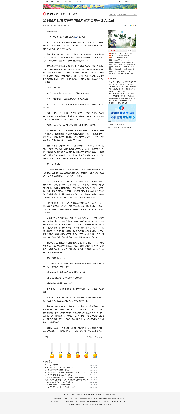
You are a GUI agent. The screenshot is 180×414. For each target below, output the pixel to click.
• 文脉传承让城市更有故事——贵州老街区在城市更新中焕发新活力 (66, 380)
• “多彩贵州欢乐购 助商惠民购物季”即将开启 (59, 382)
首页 (64, 14)
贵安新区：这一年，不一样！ (117, 91)
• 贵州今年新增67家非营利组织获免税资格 (58, 375)
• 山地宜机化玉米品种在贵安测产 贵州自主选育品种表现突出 (64, 377)
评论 (134, 50)
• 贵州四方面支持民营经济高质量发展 (56, 370)
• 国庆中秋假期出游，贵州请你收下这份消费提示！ (61, 367)
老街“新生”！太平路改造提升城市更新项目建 (122, 73)
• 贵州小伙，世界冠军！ (52, 365)
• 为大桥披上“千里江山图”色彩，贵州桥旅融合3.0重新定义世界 (65, 372)
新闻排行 (113, 50)
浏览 (129, 50)
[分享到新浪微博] (133, 25)
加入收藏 (53, 1)
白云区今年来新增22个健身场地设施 (120, 55)
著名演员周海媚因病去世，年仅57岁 (120, 60)
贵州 (77, 37)
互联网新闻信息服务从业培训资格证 (100, 401)
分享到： (127, 25)
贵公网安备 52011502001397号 (120, 401)
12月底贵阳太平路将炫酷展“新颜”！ (120, 58)
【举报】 (45, 337)
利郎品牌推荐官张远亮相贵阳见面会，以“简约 (122, 62)
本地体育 (74, 14)
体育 (68, 14)
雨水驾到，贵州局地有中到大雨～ (118, 103)
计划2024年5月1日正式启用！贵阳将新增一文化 (123, 64)
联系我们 (85, 394)
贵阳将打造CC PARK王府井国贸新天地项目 (122, 53)
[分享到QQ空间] (131, 25)
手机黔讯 (121, 1)
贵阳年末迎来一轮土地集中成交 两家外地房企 (122, 67)
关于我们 (66, 394)
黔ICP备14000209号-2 (57, 401)
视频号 (128, 1)
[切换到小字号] (68, 25)
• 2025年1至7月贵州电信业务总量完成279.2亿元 (59, 387)
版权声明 (72, 394)
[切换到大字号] (70, 25)
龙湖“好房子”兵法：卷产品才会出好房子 (121, 71)
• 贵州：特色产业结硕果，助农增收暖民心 (58, 385)
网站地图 (59, 1)
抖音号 (134, 1)
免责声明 (91, 394)
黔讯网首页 (47, 1)
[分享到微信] (135, 25)
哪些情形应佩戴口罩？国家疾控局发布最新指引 (123, 69)
